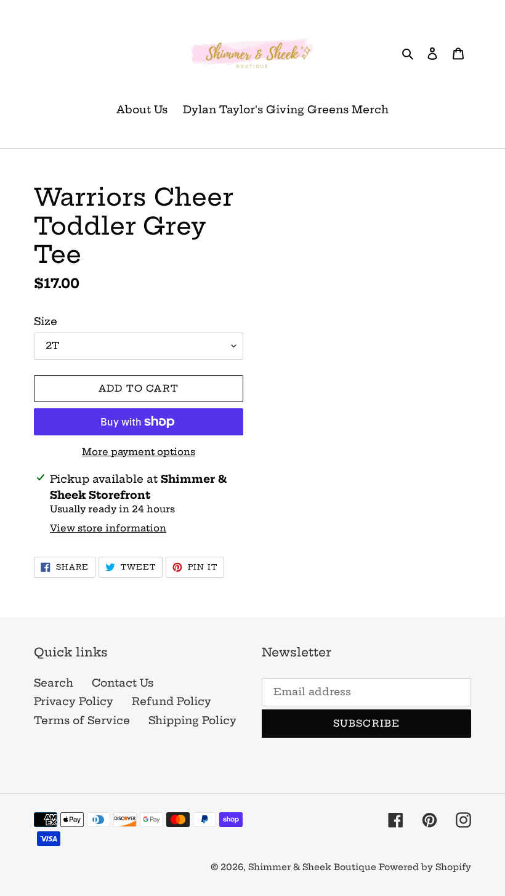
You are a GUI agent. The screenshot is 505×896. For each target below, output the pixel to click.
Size (45, 321)
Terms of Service (82, 720)
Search (53, 682)
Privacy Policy (73, 701)
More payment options (138, 452)
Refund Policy (171, 701)
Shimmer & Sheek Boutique (313, 867)
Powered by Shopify (425, 867)
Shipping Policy (192, 720)
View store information (108, 528)
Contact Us (122, 682)
